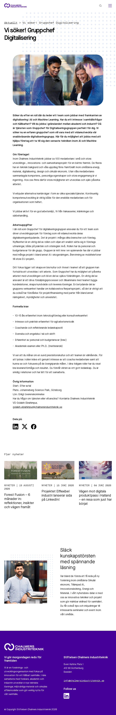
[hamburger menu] (110, 5)
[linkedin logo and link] (66, 696)
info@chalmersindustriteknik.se (84, 681)
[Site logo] (15, 5)
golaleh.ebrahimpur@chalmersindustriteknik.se (37, 407)
